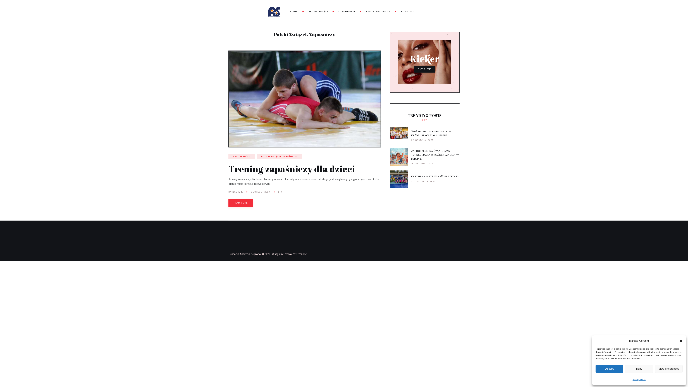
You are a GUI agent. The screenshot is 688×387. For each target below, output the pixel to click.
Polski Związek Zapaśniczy (279, 156)
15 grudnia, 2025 (422, 163)
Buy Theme (425, 69)
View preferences (668, 369)
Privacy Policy (639, 379)
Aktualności (241, 156)
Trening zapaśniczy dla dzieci (291, 169)
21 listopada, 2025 (423, 181)
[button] (681, 341)
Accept (609, 369)
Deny (639, 369)
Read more (240, 202)
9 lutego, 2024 (260, 192)
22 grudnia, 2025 (422, 140)
